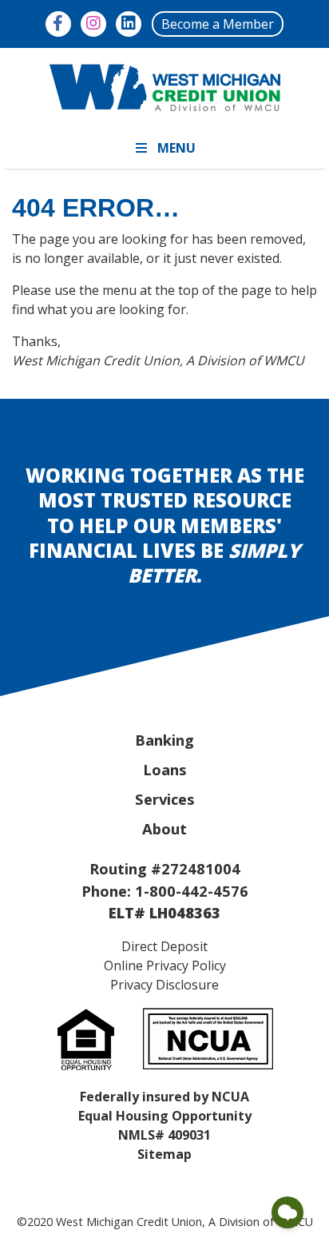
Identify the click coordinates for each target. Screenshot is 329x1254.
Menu (176, 148)
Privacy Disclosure (164, 984)
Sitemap (164, 1154)
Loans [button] (165, 769)
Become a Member (217, 24)
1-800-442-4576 (191, 891)
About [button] (164, 828)
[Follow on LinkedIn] (128, 24)
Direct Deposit (164, 946)
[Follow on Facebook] (58, 24)
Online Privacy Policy (165, 965)
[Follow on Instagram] (93, 24)
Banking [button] (164, 740)
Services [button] (165, 799)
